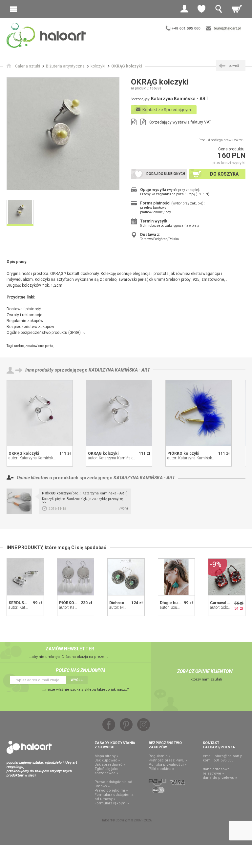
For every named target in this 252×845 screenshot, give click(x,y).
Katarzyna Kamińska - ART (119, 370)
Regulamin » (159, 756)
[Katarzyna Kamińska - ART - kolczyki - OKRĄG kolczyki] (63, 134)
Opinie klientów (32, 477)
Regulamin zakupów (25, 320)
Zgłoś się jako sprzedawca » (106, 771)
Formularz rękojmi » (111, 803)
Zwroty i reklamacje (24, 315)
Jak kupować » (107, 760)
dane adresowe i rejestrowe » (217, 771)
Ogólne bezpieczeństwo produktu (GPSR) (44, 332)
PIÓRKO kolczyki (183, 453)
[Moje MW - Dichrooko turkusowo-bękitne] (126, 577)
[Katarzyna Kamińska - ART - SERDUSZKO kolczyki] (25, 577)
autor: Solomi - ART (226, 607)
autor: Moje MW (122, 607)
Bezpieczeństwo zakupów (30, 326)
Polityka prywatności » (167, 764)
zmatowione (34, 346)
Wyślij (77, 680)
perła (49, 346)
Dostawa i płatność (24, 309)
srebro (19, 346)
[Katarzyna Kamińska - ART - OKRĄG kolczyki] (40, 413)
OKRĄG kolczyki (24, 453)
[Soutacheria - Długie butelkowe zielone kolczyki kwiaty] (176, 577)
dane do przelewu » (220, 778)
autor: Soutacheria (175, 607)
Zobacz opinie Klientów (205, 671)
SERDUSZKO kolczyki (29, 603)
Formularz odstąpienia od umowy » (114, 797)
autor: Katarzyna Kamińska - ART (37, 458)
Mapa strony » (106, 756)
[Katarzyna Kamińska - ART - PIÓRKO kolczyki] (198, 413)
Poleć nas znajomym (80, 670)
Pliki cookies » (161, 769)
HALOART (29, 747)
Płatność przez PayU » (168, 760)
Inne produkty (39, 370)
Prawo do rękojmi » (111, 790)
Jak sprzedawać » (109, 764)
